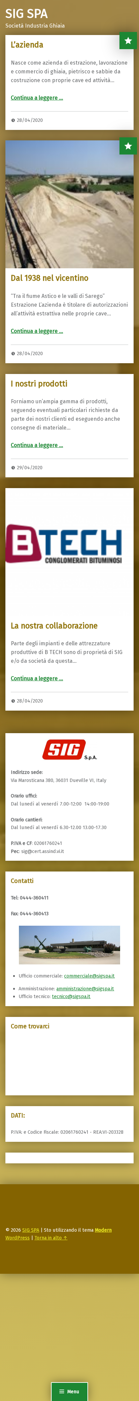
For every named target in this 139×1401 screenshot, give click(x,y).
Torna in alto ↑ (50, 1238)
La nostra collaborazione (54, 625)
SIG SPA (30, 1230)
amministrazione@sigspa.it (85, 989)
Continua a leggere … (37, 98)
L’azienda (27, 44)
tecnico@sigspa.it (71, 996)
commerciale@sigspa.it (89, 976)
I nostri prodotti (39, 383)
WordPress (17, 1238)
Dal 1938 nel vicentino (49, 278)
